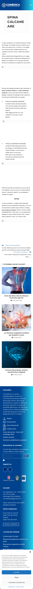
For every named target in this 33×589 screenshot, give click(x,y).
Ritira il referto (11, 524)
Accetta (16, 572)
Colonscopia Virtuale (10, 536)
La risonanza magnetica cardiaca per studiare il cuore (16, 334)
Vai (26, 456)
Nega (16, 577)
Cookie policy (11, 586)
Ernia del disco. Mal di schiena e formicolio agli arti (17, 297)
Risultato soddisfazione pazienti (15, 440)
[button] (30, 552)
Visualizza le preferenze (16, 582)
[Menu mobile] (30, 5)
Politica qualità (8, 437)
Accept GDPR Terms (12, 460)
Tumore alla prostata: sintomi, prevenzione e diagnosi (16, 371)
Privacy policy (20, 586)
